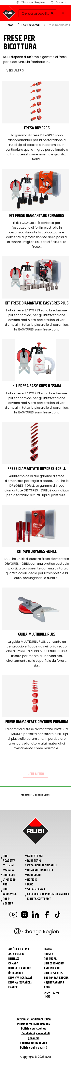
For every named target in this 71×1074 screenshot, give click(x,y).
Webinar (8, 870)
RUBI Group (34, 875)
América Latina (18, 949)
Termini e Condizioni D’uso (34, 1019)
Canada (13, 963)
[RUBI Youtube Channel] (13, 915)
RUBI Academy (9, 858)
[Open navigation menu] (62, 12)
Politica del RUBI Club (33, 1043)
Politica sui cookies (33, 1028)
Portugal (50, 958)
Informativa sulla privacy (33, 1024)
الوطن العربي (52, 992)
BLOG (30, 884)
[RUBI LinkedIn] (35, 915)
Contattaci (35, 856)
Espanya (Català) (20, 978)
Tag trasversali (30, 25)
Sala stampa (36, 889)
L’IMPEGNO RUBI (9, 882)
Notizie (32, 879)
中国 (47, 997)
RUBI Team (34, 860)
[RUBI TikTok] (58, 915)
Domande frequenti (40, 870)
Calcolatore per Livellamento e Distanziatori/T (48, 896)
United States (53, 973)
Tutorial (8, 865)
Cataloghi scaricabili (42, 865)
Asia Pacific (16, 954)
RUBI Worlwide (10, 891)
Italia (48, 949)
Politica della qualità (33, 1047)
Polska (48, 954)
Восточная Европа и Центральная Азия (56, 982)
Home (10, 25)
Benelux (13, 958)
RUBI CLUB (9, 875)
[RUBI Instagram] (24, 915)
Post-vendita (8, 901)
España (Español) (20, 982)
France (13, 987)
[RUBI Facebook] (46, 915)
